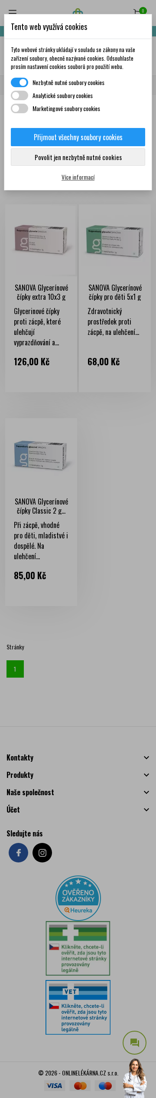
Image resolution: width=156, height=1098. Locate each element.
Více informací (78, 176)
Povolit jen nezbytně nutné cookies (78, 157)
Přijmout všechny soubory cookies (78, 137)
